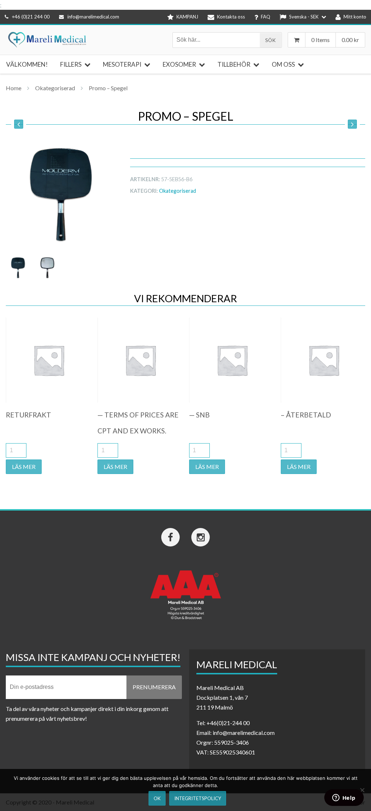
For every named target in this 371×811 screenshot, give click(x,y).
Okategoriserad (55, 87)
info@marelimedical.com (93, 17)
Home (13, 87)
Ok (157, 798)
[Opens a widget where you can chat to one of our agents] (344, 798)
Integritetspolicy (197, 798)
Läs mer (24, 466)
